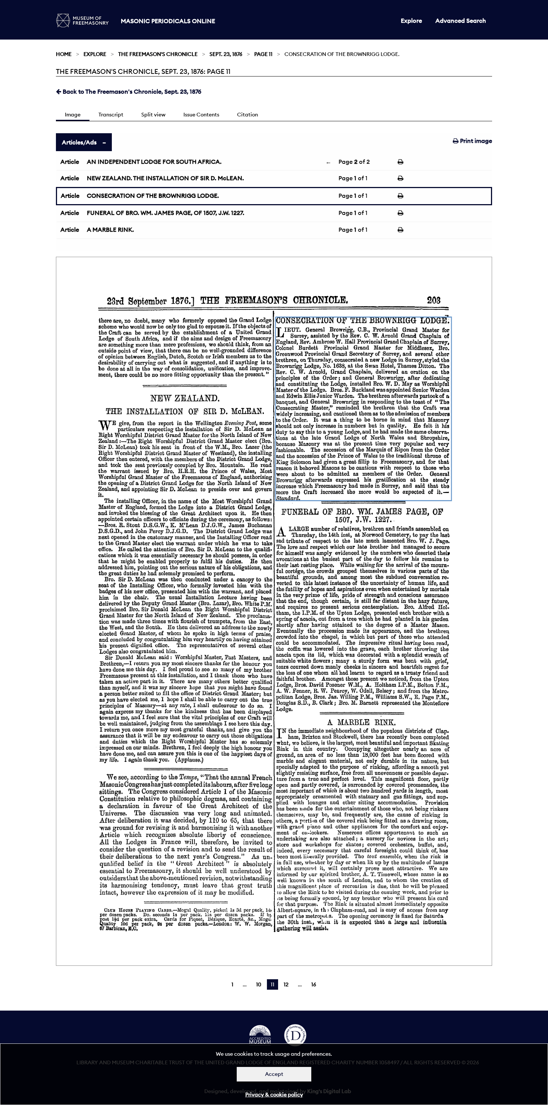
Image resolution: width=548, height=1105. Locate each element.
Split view (153, 114)
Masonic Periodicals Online (168, 21)
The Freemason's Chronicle (158, 54)
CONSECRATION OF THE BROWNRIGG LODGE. (153, 195)
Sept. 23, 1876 (226, 54)
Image (73, 114)
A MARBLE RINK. (110, 229)
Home (64, 54)
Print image (475, 140)
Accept (274, 1074)
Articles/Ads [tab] (79, 142)
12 (286, 984)
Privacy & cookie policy (274, 1094)
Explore (411, 20)
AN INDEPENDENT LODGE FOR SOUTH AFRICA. (154, 161)
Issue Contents (201, 114)
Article (69, 161)
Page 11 (263, 54)
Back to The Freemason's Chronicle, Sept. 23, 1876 (131, 91)
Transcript (110, 114)
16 (313, 984)
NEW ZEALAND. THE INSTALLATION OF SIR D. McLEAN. (165, 178)
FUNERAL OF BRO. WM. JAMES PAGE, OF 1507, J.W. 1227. (165, 212)
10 (258, 984)
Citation (247, 114)
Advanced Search (460, 20)
